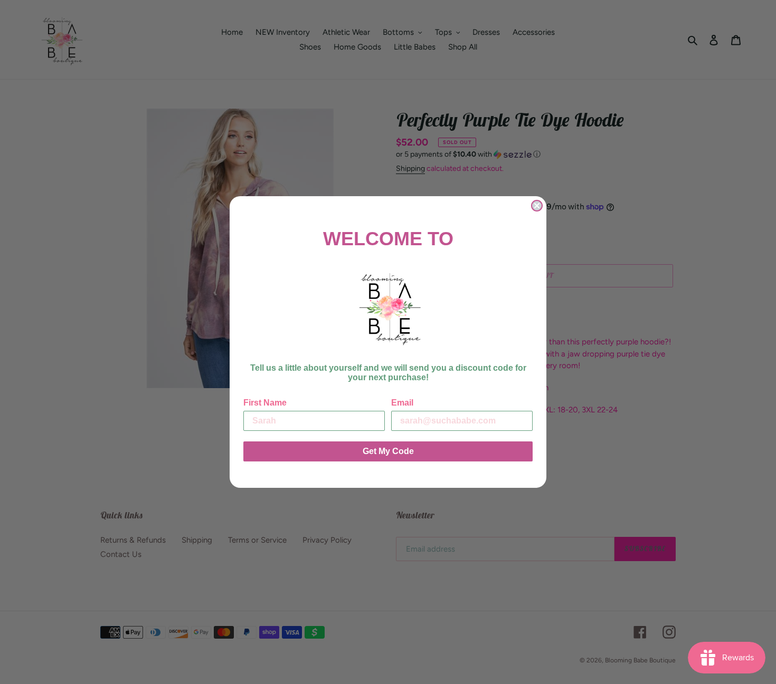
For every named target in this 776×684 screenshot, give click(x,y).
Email (402, 402)
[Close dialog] (537, 205)
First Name (265, 402)
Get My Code (388, 451)
